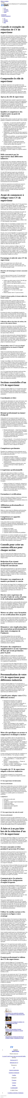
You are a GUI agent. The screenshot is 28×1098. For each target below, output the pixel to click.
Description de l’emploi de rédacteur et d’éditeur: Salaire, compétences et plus (14, 1037)
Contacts (14, 1082)
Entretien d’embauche (14, 1072)
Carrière (14, 1075)
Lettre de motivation (14, 1070)
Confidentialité (14, 1087)
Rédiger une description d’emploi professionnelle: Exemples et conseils (14, 1030)
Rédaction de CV (14, 1062)
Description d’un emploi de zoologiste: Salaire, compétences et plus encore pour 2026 (15, 1014)
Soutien (14, 1085)
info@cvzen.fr (15, 1051)
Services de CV (14, 1060)
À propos (14, 1080)
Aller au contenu (4, 1)
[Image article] (8, 1011)
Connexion (3, 14)
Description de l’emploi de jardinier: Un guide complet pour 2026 (14, 1022)
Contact (3, 16)
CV (14, 1067)
